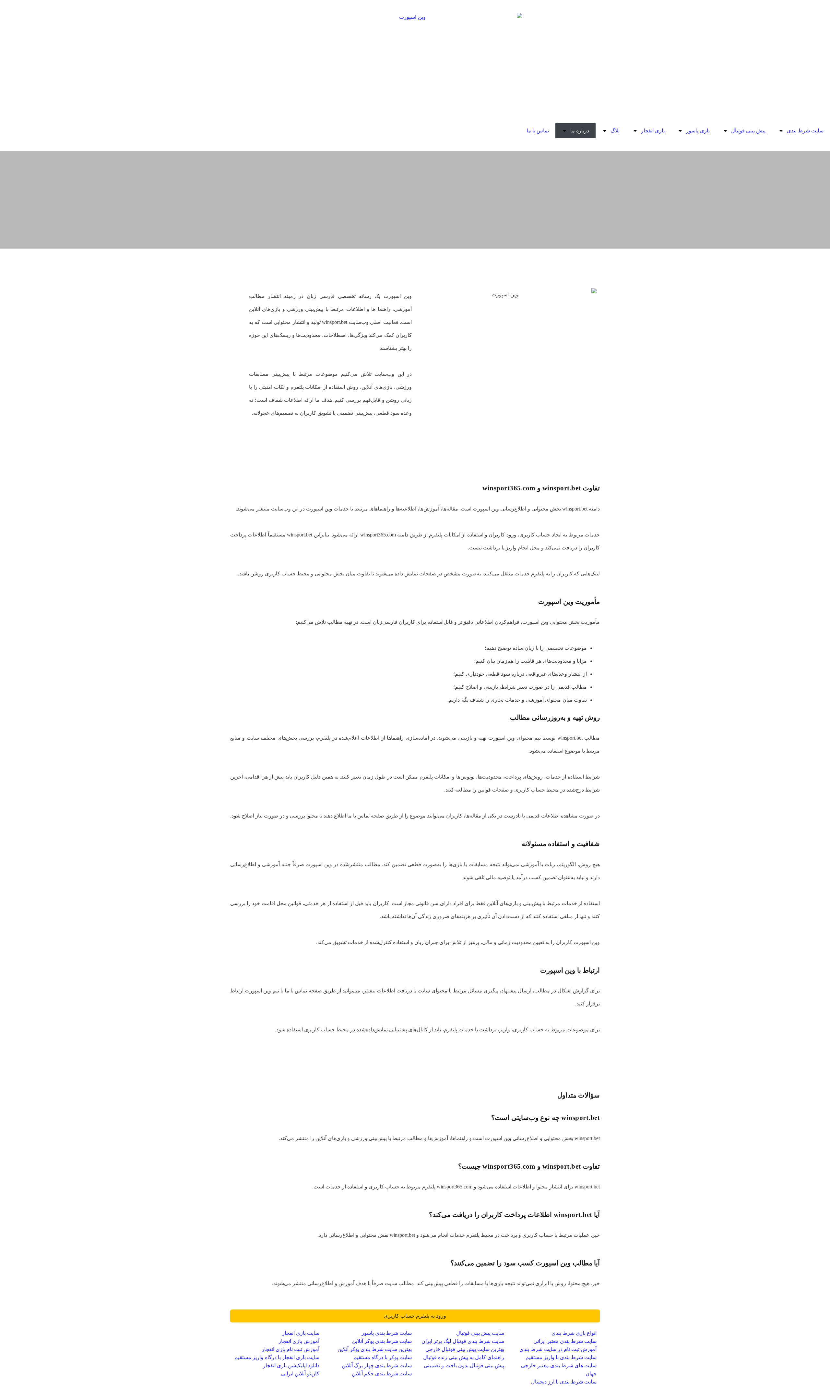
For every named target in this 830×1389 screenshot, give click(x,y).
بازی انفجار (653, 130)
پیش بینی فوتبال (748, 130)
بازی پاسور (697, 130)
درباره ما (579, 130)
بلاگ (615, 130)
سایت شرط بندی (805, 130)
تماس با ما (538, 130)
